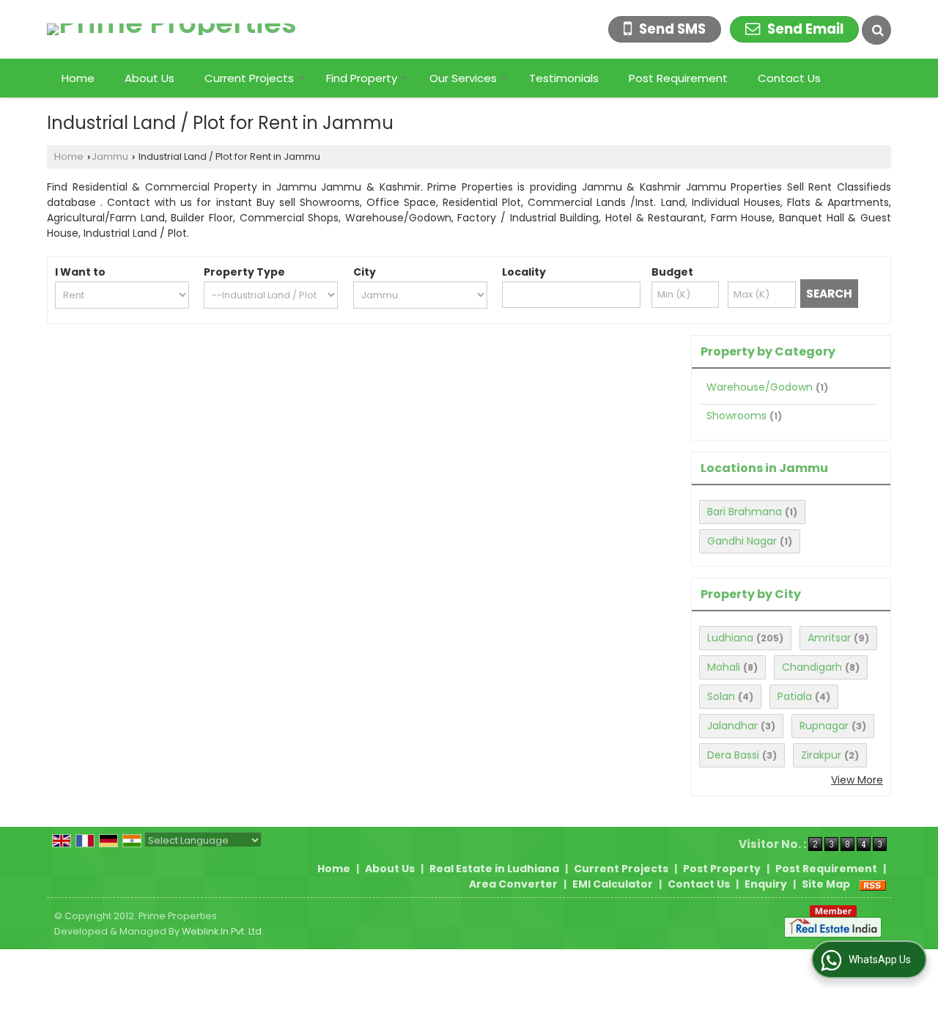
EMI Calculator (612, 884)
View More (857, 780)
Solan (721, 696)
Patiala (795, 696)
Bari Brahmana (744, 511)
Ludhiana (730, 637)
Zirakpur (821, 755)
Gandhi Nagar (742, 541)
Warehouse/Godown (759, 387)
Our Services (463, 78)
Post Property (722, 868)
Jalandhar (732, 725)
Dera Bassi (733, 755)
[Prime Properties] (172, 29)
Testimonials (564, 78)
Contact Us (789, 78)
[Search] (876, 30)
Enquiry (766, 884)
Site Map (826, 884)
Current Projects (249, 78)
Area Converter (513, 884)
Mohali (723, 667)
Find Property (361, 78)
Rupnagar (824, 725)
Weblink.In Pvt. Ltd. (223, 931)
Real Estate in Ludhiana (494, 868)
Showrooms (736, 415)
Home (78, 78)
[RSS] (873, 884)
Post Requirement (678, 78)
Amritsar (829, 637)
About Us (149, 78)
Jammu (110, 156)
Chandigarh (812, 667)
